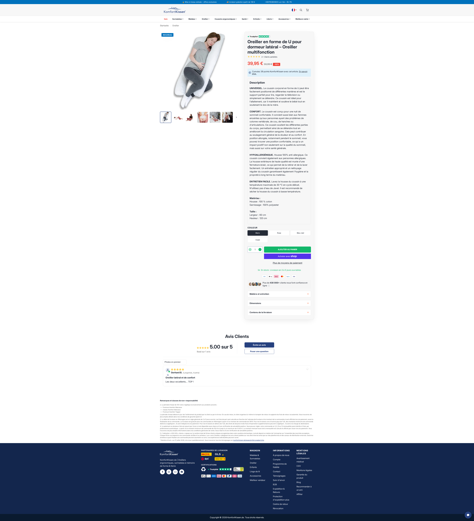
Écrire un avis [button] (259, 345)
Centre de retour (280, 504)
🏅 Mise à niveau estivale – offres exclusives (199, 2)
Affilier (299, 494)
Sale (165, 19)
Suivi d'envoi (279, 480)
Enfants (256, 19)
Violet (257, 240)
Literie (269, 19)
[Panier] (307, 10)
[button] (269, 286)
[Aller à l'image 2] (178, 117)
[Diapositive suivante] (236, 117)
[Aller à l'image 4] (202, 117)
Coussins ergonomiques (225, 19)
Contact (276, 471)
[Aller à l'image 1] (165, 117)
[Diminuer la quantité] (250, 249)
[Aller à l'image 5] (215, 117)
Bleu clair (300, 233)
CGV (298, 466)
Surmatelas (177, 19)
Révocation (278, 508)
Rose (279, 233)
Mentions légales (304, 470)
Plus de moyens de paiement (287, 263)
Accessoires (283, 19)
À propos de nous (281, 455)
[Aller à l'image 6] (227, 117)
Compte (276, 459)
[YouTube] (175, 471)
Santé (244, 19)
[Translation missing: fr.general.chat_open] (468, 515)
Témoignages (279, 476)
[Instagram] (168, 471)
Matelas (191, 19)
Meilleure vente (302, 19)
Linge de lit (255, 471)
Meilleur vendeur (257, 480)
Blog (298, 482)
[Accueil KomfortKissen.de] (175, 10)
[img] (177, 369)
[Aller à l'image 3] (190, 117)
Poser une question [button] (259, 351)
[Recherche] (301, 10)
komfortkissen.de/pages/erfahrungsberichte (248, 440)
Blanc (258, 233)
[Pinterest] (181, 471)
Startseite (164, 25)
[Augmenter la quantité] (259, 249)
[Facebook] (162, 471)
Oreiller (205, 19)
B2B (275, 484)
